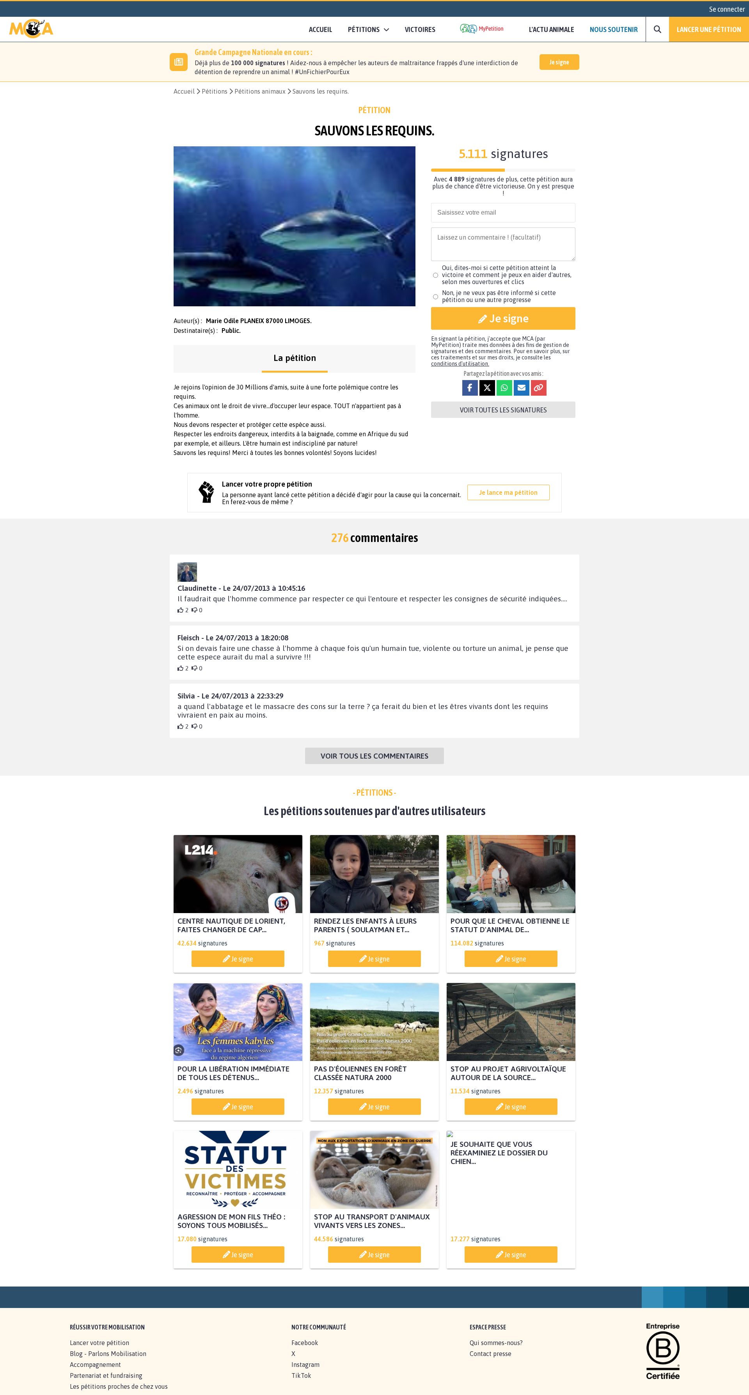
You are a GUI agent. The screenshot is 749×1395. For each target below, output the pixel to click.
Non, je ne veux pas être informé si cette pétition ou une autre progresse (499, 296)
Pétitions (214, 91)
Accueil (320, 29)
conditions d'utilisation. (460, 364)
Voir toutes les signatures (503, 409)
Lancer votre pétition (99, 1351)
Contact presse (490, 1362)
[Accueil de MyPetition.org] (31, 29)
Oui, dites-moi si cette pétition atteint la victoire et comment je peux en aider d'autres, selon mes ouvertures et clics (507, 274)
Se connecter (727, 9)
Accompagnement (95, 1373)
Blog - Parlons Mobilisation (108, 1362)
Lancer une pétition (709, 29)
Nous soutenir (614, 29)
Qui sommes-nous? (496, 1351)
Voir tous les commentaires (374, 756)
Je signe (559, 62)
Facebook (304, 1351)
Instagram (305, 1373)
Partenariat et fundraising (106, 1384)
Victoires (420, 29)
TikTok (301, 1384)
